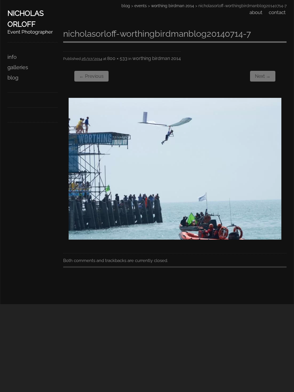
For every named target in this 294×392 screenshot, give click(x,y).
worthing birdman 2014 (172, 5)
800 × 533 (117, 58)
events (140, 5)
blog (12, 78)
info (12, 57)
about (255, 12)
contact (277, 12)
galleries (17, 67)
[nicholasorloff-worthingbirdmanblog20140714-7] (175, 238)
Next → (262, 76)
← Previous (91, 76)
